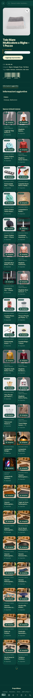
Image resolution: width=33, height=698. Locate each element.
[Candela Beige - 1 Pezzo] (23, 330)
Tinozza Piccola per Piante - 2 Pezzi (23, 316)
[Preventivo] (21, 695)
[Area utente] (26, 695)
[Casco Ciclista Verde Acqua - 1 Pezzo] (9, 198)
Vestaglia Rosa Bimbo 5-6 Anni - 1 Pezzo (9, 263)
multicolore (19, 69)
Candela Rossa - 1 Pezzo (9, 316)
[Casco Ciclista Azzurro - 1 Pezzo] (9, 145)
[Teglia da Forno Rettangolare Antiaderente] (23, 491)
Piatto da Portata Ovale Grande (22, 684)
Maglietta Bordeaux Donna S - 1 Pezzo (22, 370)
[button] (27, 10)
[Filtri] (17, 695)
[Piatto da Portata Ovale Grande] (23, 672)
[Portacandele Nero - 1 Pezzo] (9, 173)
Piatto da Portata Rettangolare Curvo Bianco (8, 632)
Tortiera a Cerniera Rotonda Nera (22, 658)
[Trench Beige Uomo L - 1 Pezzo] (23, 411)
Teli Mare (26, 67)
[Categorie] (13, 695)
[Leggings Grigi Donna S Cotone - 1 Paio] (9, 118)
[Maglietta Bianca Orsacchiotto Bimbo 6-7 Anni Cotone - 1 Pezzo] (23, 118)
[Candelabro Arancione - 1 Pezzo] (23, 224)
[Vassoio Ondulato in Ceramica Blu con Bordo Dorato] (23, 569)
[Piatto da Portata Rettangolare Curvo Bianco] (9, 620)
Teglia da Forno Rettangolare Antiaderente (23, 503)
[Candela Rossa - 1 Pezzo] (9, 305)
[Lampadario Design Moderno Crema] (9, 438)
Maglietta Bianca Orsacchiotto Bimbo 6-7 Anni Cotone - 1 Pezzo (23, 130)
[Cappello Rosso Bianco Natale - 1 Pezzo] (23, 173)
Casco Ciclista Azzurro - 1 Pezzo (9, 157)
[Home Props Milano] (3, 694)
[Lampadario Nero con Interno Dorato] (23, 438)
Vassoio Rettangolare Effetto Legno (8, 503)
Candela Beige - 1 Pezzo (23, 342)
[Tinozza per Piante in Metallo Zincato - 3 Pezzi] (9, 411)
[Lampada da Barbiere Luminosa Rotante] (9, 464)
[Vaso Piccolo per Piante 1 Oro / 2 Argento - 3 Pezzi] (9, 383)
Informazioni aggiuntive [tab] (10, 86)
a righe (8, 69)
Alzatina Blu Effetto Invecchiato (22, 606)
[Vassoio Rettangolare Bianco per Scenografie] (9, 569)
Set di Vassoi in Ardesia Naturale (9, 658)
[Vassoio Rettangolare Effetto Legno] (9, 491)
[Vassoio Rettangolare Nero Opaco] (9, 543)
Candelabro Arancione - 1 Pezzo (22, 236)
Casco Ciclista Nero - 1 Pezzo (9, 236)
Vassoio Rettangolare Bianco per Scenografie (8, 580)
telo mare (26, 69)
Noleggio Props (18, 67)
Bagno (11, 67)
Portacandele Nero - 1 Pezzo (9, 184)
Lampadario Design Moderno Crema (8, 450)
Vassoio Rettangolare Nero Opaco (8, 555)
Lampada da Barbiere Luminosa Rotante (8, 477)
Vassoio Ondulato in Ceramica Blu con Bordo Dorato (22, 580)
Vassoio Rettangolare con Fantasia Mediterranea (8, 529)
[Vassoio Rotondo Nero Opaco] (23, 543)
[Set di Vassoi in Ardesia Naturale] (9, 646)
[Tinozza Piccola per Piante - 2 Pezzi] (23, 305)
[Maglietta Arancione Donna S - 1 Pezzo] (23, 250)
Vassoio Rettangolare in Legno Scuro (23, 476)
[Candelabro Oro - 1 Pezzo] (9, 277)
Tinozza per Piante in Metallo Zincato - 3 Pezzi (9, 423)
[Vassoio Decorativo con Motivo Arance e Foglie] (9, 594)
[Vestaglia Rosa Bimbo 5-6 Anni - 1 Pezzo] (9, 250)
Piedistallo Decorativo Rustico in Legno (22, 632)
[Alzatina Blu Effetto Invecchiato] (23, 594)
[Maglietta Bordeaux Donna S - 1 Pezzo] (23, 356)
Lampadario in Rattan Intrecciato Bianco (23, 210)
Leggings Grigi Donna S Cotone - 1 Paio (9, 131)
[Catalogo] (9, 695)
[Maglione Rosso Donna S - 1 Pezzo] (23, 145)
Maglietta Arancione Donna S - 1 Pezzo (22, 263)
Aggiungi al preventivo (12, 58)
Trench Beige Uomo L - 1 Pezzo (22, 424)
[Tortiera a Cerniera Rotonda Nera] (23, 646)
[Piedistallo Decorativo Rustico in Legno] (23, 620)
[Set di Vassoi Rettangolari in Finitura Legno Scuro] (23, 517)
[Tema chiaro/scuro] (30, 695)
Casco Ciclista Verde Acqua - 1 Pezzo (9, 210)
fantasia (12, 69)
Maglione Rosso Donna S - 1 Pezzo (23, 159)
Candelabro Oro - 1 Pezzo (8, 289)
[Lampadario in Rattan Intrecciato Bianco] (23, 198)
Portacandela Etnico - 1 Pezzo (8, 342)
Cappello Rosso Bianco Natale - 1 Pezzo (23, 184)
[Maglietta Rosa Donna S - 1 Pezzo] (23, 277)
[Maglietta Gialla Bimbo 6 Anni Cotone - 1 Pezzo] (9, 356)
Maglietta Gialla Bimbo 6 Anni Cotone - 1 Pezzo (9, 370)
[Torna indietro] (3, 3)
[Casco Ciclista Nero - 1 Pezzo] (9, 224)
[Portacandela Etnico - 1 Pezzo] (9, 330)
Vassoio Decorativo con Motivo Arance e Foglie (9, 606)
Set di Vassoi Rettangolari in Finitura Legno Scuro (23, 529)
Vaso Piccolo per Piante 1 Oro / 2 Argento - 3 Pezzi (9, 395)
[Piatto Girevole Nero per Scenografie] (9, 672)
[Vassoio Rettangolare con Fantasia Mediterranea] (9, 517)
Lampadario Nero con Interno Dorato (23, 450)
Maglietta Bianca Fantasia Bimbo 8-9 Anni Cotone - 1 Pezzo (23, 397)
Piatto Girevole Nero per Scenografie (9, 684)
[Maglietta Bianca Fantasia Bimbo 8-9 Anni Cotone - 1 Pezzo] (23, 383)
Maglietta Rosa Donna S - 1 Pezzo (23, 291)
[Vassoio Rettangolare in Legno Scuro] (23, 464)
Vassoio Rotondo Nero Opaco (23, 555)
